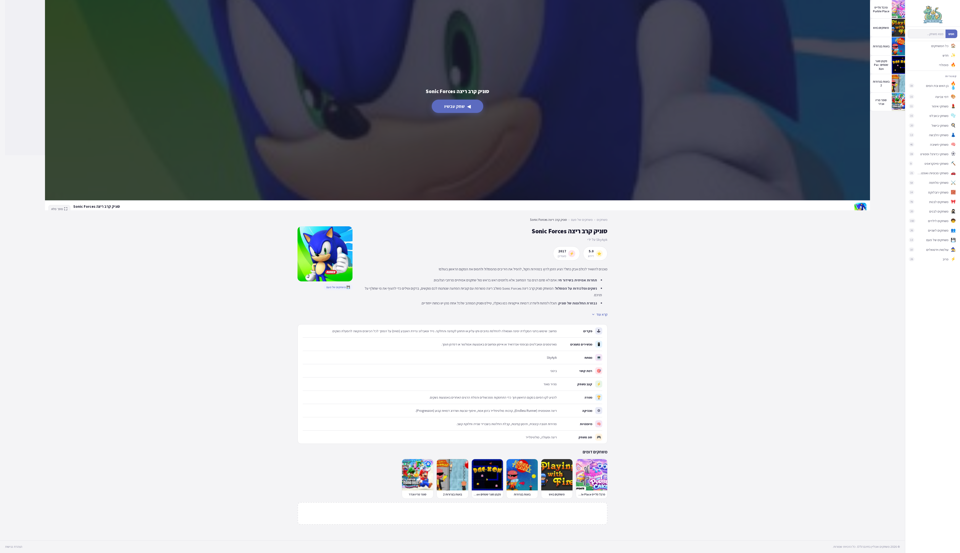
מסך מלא (57, 209)
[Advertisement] (24, 78)
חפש (951, 34)
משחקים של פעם (582, 220)
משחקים (602, 220)
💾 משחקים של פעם (338, 287)
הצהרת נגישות (13, 546)
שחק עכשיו (457, 106)
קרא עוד (602, 314)
